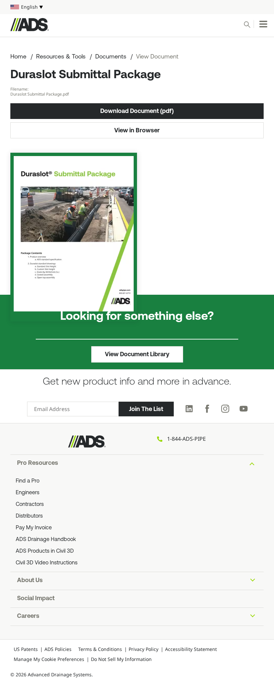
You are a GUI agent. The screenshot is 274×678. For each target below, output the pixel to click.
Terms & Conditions (100, 649)
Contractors (30, 504)
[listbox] (137, 7)
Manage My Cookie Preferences (49, 659)
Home (18, 57)
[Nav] (263, 24)
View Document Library (137, 354)
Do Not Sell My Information (121, 659)
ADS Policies (58, 649)
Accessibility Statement (191, 649)
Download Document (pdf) (137, 111)
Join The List (146, 409)
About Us (30, 581)
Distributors (29, 516)
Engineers (27, 493)
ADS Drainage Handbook (46, 539)
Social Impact (35, 599)
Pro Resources (37, 463)
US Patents (26, 649)
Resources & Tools (61, 57)
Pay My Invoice (34, 528)
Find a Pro (27, 481)
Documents (110, 57)
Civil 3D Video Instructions (47, 563)
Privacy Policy (143, 649)
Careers (28, 617)
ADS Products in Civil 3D (45, 551)
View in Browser (137, 130)
